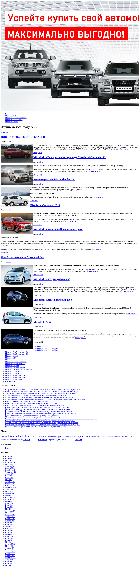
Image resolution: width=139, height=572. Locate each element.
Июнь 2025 (9, 478)
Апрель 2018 (10, 544)
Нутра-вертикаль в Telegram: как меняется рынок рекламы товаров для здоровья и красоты (39, 411)
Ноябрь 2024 (10, 486)
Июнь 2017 (9, 563)
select (54, 436)
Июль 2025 (9, 476)
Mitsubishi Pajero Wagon (13, 379)
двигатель (85, 436)
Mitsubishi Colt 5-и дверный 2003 (17, 352)
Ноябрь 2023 (10, 497)
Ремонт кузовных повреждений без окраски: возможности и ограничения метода (35, 427)
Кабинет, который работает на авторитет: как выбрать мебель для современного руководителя (40, 421)
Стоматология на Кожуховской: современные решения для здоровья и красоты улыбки (37, 395)
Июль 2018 (9, 538)
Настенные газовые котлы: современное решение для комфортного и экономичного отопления (40, 413)
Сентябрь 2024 (10, 487)
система (42, 439)
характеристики (70, 439)
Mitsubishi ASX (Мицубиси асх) (51, 279)
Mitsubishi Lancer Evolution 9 (15, 360)
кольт (104, 436)
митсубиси (5, 439)
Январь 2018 (10, 550)
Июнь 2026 (9, 458)
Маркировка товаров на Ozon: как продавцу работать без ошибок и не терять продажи (37, 417)
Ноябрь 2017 (10, 554)
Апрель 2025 (10, 482)
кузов (130, 436)
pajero (45, 436)
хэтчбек (78, 439)
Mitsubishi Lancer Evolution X (15, 118)
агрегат (75, 436)
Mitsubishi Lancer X (12, 366)
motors (34, 436)
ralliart (49, 436)
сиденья (36, 439)
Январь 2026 (10, 468)
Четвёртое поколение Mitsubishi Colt (22, 257)
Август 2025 (9, 474)
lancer (12, 436)
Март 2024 (9, 491)
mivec (29, 436)
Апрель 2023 (10, 511)
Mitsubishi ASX (10, 116)
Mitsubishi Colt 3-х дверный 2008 (45, 350)
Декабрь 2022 (10, 517)
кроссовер (124, 436)
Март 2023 (9, 513)
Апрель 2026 (10, 462)
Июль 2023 (9, 505)
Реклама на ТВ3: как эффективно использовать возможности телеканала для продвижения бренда (41, 391)
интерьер (94, 436)
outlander (39, 436)
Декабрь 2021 (10, 526)
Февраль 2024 (10, 493)
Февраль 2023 (10, 515)
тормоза (58, 439)
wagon (68, 436)
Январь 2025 (10, 484)
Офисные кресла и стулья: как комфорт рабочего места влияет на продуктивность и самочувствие (41, 423)
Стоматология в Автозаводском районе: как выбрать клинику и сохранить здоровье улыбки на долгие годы (45, 399)
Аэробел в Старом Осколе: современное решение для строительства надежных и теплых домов (40, 393)
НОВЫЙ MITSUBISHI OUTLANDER (23, 136)
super (64, 436)
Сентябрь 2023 (10, 501)
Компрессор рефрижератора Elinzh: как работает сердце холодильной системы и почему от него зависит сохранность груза (51, 419)
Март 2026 (9, 464)
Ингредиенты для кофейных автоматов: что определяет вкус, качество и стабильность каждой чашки (42, 390)
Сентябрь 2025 (10, 472)
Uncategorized (10, 381)
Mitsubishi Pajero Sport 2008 (15, 377)
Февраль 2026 (10, 466)
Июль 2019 (9, 532)
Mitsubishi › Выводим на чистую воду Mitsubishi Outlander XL (69, 157)
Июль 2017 (9, 561)
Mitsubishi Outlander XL (13, 120)
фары (64, 439)
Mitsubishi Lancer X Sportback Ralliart (18, 370)
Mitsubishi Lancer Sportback (15, 364)
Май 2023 (8, 509)
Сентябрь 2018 (10, 534)
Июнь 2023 (9, 507)
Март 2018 (9, 546)
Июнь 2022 (9, 524)
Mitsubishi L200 (11, 358)
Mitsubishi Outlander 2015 (45, 205)
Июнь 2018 (9, 540)
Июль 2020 (9, 530)
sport (59, 436)
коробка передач (113, 436)
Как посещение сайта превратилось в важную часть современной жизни (32, 415)
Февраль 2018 (10, 548)
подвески (13, 439)
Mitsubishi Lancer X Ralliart (15, 368)
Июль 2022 (9, 523)
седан (31, 439)
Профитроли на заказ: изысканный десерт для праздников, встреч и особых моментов (37, 407)
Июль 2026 (9, 456)
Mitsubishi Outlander (12, 371)
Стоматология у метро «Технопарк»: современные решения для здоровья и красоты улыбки (39, 397)
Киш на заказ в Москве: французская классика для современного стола (31, 403)
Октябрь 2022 (10, 521)
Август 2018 (9, 536)
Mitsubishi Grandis (11, 122)
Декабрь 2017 (10, 552)
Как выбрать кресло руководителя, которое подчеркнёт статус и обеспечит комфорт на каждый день (42, 425)
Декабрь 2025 (10, 470)
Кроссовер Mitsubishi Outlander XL (54, 179)
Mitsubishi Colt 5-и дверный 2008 (17, 354)
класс (100, 436)
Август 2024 (9, 489)
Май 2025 (8, 480)
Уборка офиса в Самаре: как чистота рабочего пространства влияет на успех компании (37, 409)
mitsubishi (21, 436)
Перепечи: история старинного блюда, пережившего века (26, 401)
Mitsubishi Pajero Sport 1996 (15, 375)
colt (2, 436)
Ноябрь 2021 (10, 528)
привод (20, 439)
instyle (5, 436)
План (7, 114)
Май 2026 (8, 460)
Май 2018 (8, 542)
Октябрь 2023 (10, 499)
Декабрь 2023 (10, 495)
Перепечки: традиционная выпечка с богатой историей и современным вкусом (34, 405)
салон (26, 439)
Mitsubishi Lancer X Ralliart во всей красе (58, 229)
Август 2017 (9, 560)
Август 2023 (9, 503)
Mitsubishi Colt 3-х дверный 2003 (52, 299)
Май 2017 (8, 565)
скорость (51, 439)
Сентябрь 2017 (10, 558)
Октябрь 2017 (10, 556)
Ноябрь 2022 (10, 519)
